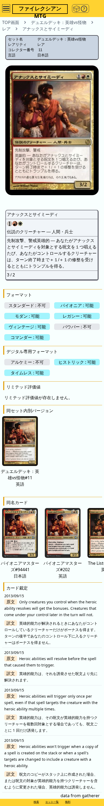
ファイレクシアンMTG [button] (40, 9)
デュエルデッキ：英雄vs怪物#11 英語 (20, 477)
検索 (36, 802)
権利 (67, 802)
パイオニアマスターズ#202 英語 (62, 569)
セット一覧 (52, 802)
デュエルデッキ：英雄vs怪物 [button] (58, 22)
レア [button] (6, 29)
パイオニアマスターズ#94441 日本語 (20, 569)
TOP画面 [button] (10, 22)
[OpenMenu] (6, 8)
